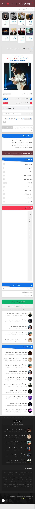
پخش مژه (30, 288)
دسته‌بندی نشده (28, 179)
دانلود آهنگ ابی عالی (14, 486)
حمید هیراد (17, 482)
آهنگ (16, 472)
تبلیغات (30, 187)
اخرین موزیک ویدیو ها (17, 424)
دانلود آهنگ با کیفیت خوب (16, 103)
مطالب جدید (10, 306)
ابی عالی (5, 484)
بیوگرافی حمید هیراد (8, 482)
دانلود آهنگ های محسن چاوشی (20, 477)
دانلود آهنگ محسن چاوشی (17, 475)
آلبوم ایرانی (29, 201)
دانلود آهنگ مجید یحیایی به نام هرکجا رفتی (22, 140)
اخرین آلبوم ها (17, 422)
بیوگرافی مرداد (28, 190)
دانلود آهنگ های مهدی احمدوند (11, 479)
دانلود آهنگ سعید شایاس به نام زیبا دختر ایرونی (21, 142)
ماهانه (15, 309)
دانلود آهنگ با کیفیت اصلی (16, 99)
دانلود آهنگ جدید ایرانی (8, 472)
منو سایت (13, 4)
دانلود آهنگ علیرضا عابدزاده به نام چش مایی (22, 145)
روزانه (24, 309)
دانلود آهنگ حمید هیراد (13, 484)
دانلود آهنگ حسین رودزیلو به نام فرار (23, 147)
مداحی (30, 172)
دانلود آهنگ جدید (28, 296)
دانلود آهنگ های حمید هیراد (25, 484)
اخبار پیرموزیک (28, 194)
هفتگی (19, 309)
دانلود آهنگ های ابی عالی (26, 486)
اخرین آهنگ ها (17, 421)
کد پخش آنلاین (6, 94)
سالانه (11, 309)
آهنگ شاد (29, 198)
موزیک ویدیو (28, 164)
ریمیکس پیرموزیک (27, 175)
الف (30, 215)
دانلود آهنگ (20, 472)
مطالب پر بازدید (17, 306)
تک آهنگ (20, 119)
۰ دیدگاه (6, 119)
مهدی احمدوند (24, 479)
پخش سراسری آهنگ (27, 292)
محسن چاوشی (28, 475)
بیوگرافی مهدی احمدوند (26, 482)
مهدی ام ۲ (29, 168)
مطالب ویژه (24, 306)
